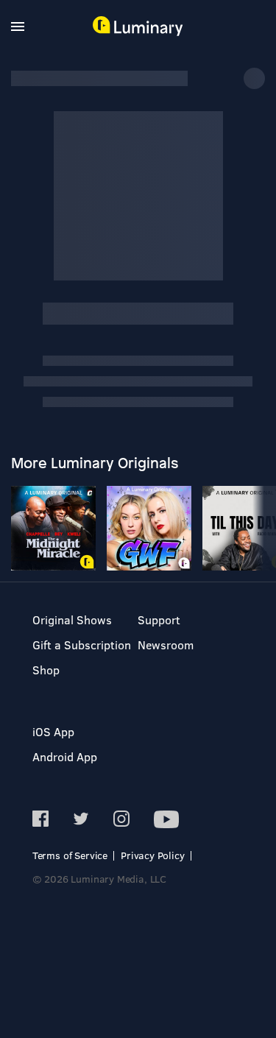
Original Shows (72, 619)
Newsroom (166, 644)
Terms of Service (69, 855)
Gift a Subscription (81, 644)
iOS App (53, 731)
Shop (46, 669)
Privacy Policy (153, 855)
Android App (64, 756)
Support (159, 619)
